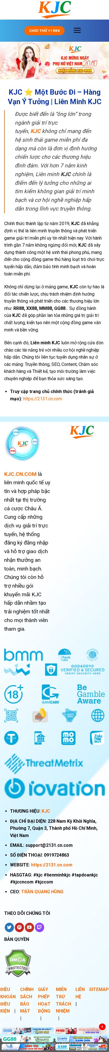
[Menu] (77, 30)
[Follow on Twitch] (39, 927)
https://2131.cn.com (51, 865)
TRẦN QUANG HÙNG (42, 891)
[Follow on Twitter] (9, 927)
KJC (46, 811)
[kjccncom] (54, 10)
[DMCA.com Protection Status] (17, 962)
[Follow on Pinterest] (19, 927)
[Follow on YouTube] (29, 927)
